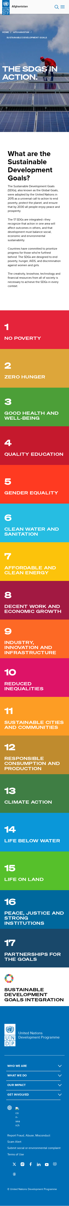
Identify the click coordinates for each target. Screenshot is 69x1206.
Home (5, 32)
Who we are (17, 1066)
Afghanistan (20, 6)
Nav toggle (63, 7)
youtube (47, 1164)
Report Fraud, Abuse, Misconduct (28, 1135)
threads (14, 1174)
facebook (30, 1164)
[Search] (17, 1117)
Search (56, 7)
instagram (22, 1164)
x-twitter (14, 1164)
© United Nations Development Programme (32, 1189)
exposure (55, 1164)
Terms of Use (15, 1154)
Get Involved (18, 1094)
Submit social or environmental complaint (34, 1148)
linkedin (38, 1164)
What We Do (17, 1075)
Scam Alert (14, 1142)
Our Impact (16, 1085)
